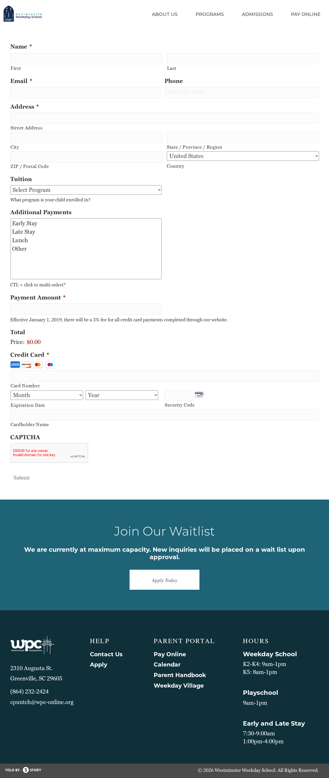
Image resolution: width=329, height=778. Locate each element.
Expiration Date (28, 405)
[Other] (86, 249)
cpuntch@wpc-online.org (42, 702)
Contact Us (106, 654)
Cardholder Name (30, 424)
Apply (98, 664)
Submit (21, 477)
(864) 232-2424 (29, 691)
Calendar (167, 664)
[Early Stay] (86, 223)
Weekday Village (179, 685)
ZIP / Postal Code (30, 166)
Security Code (180, 405)
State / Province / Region (194, 147)
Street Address (26, 128)
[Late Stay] (86, 232)
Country (176, 166)
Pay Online (170, 654)
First (16, 68)
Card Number (25, 386)
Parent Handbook (180, 675)
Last (172, 68)
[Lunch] (86, 240)
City (15, 147)
